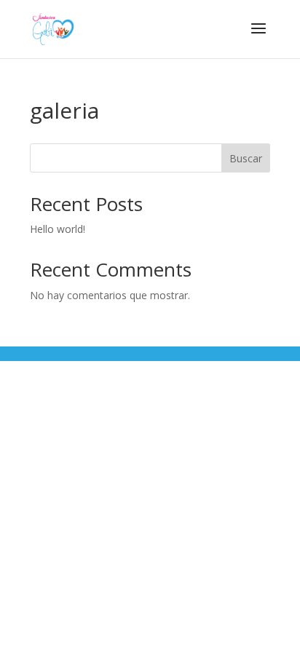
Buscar (245, 158)
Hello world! (57, 229)
